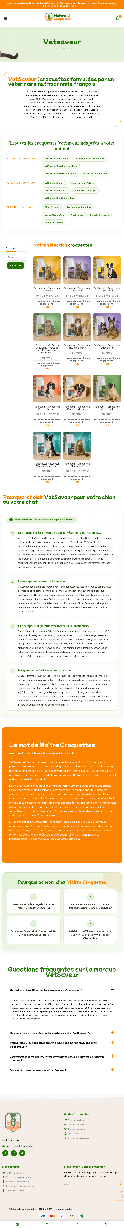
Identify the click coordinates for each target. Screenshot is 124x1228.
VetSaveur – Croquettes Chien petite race (47, 408)
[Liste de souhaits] (106, 1225)
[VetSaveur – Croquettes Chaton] (47, 258)
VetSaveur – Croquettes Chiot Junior (107, 289)
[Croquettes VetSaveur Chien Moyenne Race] (47, 433)
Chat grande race (54, 222)
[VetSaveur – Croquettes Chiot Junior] (107, 258)
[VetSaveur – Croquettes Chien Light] (107, 376)
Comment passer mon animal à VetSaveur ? (38, 1070)
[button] (118, 18)
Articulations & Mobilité (79, 207)
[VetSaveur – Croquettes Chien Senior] (107, 315)
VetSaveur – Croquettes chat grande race (77, 346)
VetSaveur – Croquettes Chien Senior (107, 346)
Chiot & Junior (52, 207)
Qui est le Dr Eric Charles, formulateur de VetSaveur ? (46, 989)
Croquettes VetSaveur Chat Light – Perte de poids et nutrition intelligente (47, 349)
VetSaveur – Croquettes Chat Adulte (77, 465)
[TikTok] (22, 1153)
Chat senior (77, 214)
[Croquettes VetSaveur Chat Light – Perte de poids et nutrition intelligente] (47, 315)
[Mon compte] (47, 1224)
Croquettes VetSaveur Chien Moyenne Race (47, 465)
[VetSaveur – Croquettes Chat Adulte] (77, 433)
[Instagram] (14, 1153)
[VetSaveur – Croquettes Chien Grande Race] (77, 376)
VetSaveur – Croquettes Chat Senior (77, 289)
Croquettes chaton (54, 214)
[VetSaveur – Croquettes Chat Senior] (77, 258)
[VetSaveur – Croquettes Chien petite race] (47, 376)
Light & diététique (99, 214)
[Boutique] (17, 1224)
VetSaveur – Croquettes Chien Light (107, 408)
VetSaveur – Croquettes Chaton (47, 289)
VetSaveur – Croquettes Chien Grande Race (77, 408)
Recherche (11, 248)
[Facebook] (5, 1153)
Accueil (55, 48)
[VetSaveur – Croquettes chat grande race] (77, 315)
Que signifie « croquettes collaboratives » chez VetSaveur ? (50, 1032)
